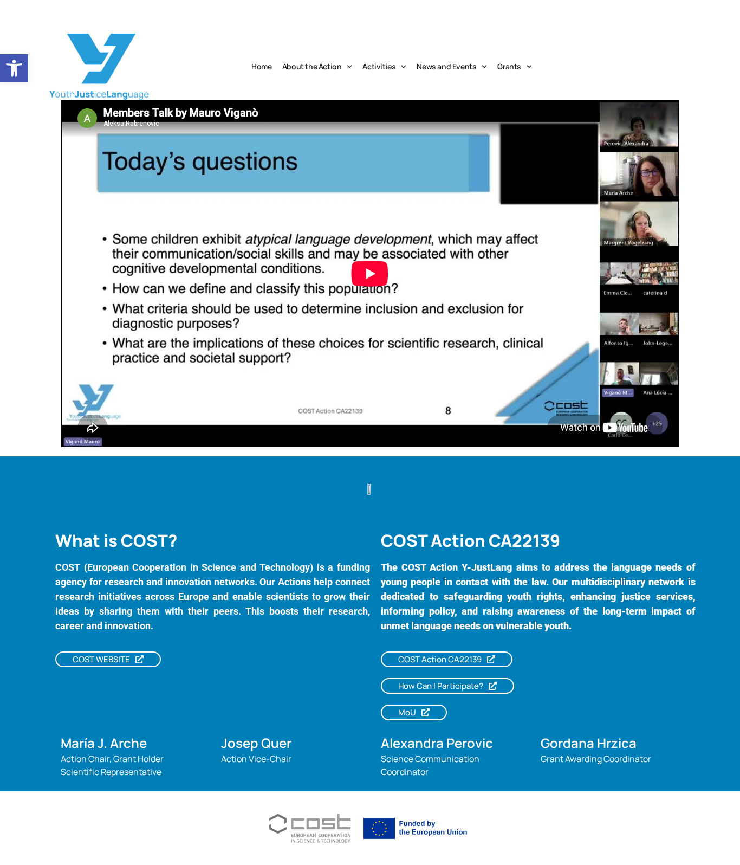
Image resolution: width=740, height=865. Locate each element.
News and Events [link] (446, 66)
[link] (14, 68)
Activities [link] (378, 66)
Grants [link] (509, 66)
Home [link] (261, 66)
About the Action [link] (312, 66)
